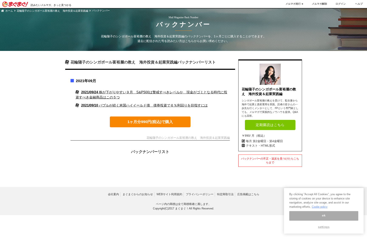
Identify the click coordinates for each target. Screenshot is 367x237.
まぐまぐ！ (182, 208)
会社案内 (113, 194)
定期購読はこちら (270, 125)
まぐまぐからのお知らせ (138, 194)
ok (323, 215)
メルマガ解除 (319, 3)
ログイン (341, 3)
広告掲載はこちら (248, 194)
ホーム (9, 10)
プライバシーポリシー (199, 194)
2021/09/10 (144, 105)
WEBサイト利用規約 (169, 194)
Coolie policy (319, 206)
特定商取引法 (225, 194)
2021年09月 (86, 81)
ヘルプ (359, 3)
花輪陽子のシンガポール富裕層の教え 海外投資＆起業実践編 (52, 10)
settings (323, 227)
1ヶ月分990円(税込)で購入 (150, 122)
